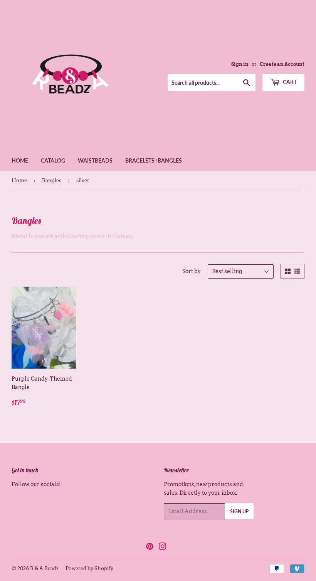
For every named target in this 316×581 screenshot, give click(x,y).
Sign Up (239, 511)
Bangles (51, 180)
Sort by (191, 271)
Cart (289, 82)
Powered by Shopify (89, 568)
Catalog (53, 160)
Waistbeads (95, 160)
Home (20, 160)
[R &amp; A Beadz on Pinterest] (150, 547)
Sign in (240, 64)
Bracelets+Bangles (153, 160)
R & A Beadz (44, 568)
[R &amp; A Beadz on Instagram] (162, 547)
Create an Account (282, 64)
